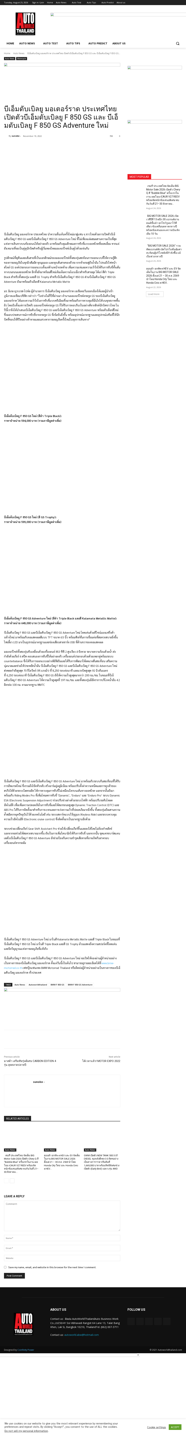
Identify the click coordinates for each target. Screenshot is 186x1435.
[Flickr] (148, 1321)
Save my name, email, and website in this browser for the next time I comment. (52, 1267)
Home (7, 53)
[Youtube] (180, 3)
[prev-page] (6, 1180)
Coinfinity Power (25, 1349)
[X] (170, 3)
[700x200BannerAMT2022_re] (62, 79)
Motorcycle (21, 58)
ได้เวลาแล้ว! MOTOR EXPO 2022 (101, 1061)
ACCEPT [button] (175, 1427)
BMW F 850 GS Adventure (80, 984)
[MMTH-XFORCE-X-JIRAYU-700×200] (62, 1004)
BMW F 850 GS (57, 984)
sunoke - (16, 135)
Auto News (18, 53)
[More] (64, 145)
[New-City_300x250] (155, 88)
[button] (177, 43)
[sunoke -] (6, 136)
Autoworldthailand (38, 984)
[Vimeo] (175, 3)
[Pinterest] (46, 145)
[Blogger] (131, 1321)
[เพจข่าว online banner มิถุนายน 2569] (155, 142)
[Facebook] (160, 3)
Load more (153, 294)
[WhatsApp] (55, 145)
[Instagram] (165, 3)
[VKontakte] (166, 1321)
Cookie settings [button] (156, 1427)
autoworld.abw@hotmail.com (81, 1335)
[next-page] (12, 1180)
